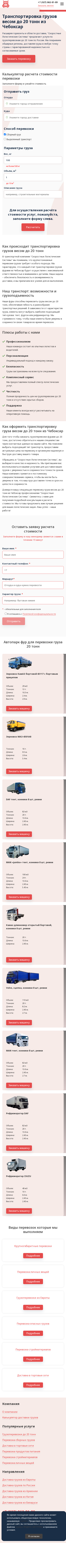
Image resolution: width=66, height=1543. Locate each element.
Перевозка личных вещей (18, 1463)
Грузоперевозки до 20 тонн (19, 1434)
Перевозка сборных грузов (18, 1440)
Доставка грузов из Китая (17, 1496)
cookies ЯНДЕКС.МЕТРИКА (29, 1527)
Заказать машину (19, 708)
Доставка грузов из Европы (19, 1479)
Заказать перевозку (19, 58)
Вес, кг (8, 154)
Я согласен (33, 1536)
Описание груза (13, 188)
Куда (7, 111)
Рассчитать (33, 227)
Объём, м (10, 171)
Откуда (8, 97)
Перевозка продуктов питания (21, 1451)
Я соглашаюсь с (31, 614)
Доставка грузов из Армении (20, 1491)
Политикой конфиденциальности (39, 614)
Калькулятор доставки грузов (20, 1417)
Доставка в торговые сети (18, 1445)
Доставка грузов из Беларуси (20, 1502)
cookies (24, 1521)
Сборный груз (13, 134)
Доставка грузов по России (18, 1485)
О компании (9, 1411)
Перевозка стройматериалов (19, 1457)
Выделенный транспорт (19, 139)
